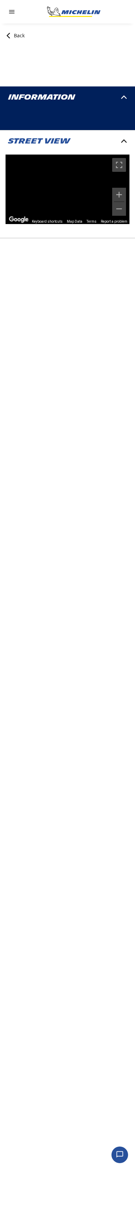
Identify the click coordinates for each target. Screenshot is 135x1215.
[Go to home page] (73, 12)
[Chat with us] (119, 1155)
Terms (92, 221)
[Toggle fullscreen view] (119, 165)
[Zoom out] (119, 209)
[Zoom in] (119, 195)
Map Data (74, 221)
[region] (67, 189)
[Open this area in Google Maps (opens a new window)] (18, 219)
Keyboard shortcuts (47, 221)
